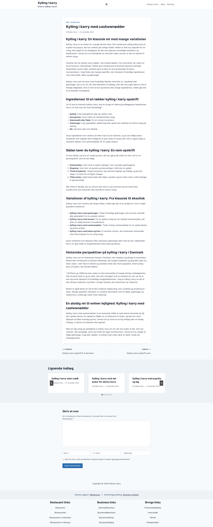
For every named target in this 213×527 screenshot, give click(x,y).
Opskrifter (75, 22)
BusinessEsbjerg (106, 522)
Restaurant (60, 508)
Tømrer (153, 517)
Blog (163, 4)
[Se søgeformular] (106, 4)
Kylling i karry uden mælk (65, 378)
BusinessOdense (106, 517)
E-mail (97, 453)
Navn (66, 453)
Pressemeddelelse (153, 508)
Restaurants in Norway (60, 522)
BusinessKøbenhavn (106, 513)
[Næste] (161, 383)
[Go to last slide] (51, 383)
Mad (67, 22)
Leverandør (153, 513)
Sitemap (170, 4)
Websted (128, 453)
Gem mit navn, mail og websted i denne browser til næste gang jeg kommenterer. (97, 459)
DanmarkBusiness (106, 508)
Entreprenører (153, 522)
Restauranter (60, 513)
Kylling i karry (153, 4)
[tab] (102, 394)
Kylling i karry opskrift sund (139, 351)
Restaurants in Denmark (60, 517)
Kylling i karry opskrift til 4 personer (78, 351)
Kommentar (68, 419)
